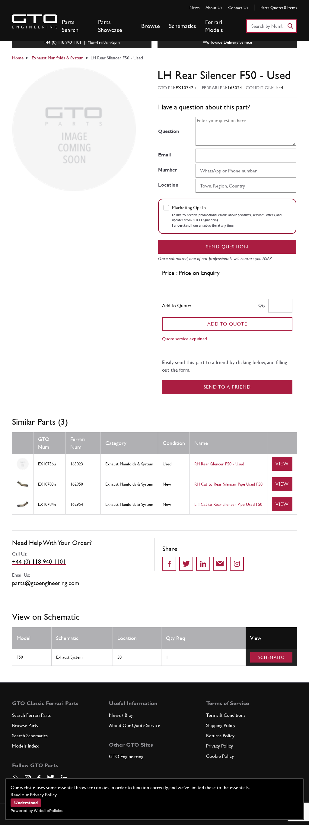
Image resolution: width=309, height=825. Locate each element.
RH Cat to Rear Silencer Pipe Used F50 (228, 484)
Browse (150, 26)
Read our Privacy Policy (34, 795)
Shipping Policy (220, 725)
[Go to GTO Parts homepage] (34, 21)
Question (168, 131)
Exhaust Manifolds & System (58, 57)
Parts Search (70, 25)
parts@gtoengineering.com (45, 583)
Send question (227, 247)
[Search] (290, 26)
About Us (213, 7)
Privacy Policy (219, 746)
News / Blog (121, 715)
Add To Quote (227, 324)
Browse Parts (25, 725)
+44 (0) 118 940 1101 (39, 561)
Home (18, 57)
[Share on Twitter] (186, 564)
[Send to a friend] (220, 564)
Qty (261, 305)
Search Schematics (30, 735)
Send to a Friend (227, 387)
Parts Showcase (110, 25)
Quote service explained (184, 338)
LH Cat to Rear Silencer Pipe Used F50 (228, 504)
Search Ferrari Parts (31, 715)
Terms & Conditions (225, 715)
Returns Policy (220, 735)
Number (167, 170)
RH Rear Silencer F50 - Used (219, 463)
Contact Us (238, 7)
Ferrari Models (214, 25)
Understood (26, 802)
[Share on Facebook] (169, 564)
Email (164, 155)
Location (168, 185)
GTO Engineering (126, 756)
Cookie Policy (220, 756)
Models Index (25, 746)
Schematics (182, 26)
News (194, 7)
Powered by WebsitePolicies (37, 810)
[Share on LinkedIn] (203, 564)
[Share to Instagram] (237, 564)
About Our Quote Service (134, 725)
